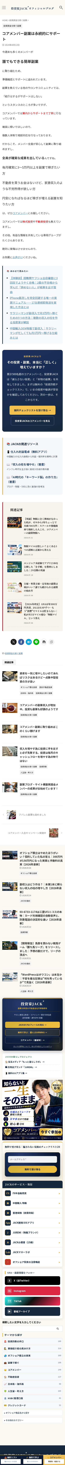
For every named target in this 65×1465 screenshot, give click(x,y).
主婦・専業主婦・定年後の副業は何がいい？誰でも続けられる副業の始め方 (41, 587)
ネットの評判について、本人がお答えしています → (32, 1046)
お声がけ (18, 257)
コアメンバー (20, 213)
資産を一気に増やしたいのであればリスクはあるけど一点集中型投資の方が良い (39, 677)
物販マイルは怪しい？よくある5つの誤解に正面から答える (40, 548)
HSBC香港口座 (32, 1398)
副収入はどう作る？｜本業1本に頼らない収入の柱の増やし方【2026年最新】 (41, 888)
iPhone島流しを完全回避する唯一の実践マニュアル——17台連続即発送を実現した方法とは (33, 302)
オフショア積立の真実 (32, 1355)
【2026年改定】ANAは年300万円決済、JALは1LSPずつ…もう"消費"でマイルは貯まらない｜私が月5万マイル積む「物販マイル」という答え (41, 611)
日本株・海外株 (32, 1384)
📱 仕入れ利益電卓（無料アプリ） (28, 452)
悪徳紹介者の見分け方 (32, 1348)
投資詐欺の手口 (32, 1341)
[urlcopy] (51, 642)
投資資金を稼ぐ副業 (14, 653)
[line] (36, 642)
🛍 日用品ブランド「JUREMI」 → (21, 1067)
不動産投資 (32, 1376)
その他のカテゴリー (14, 1420)
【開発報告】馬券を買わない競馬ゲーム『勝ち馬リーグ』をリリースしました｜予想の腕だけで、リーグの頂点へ (40, 949)
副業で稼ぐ (32, 1362)
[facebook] (21, 642)
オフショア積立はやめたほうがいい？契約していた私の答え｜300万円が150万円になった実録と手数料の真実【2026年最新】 (41, 858)
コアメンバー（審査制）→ (33, 1040)
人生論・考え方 (32, 1391)
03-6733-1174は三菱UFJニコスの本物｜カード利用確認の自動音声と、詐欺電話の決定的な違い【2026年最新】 (41, 917)
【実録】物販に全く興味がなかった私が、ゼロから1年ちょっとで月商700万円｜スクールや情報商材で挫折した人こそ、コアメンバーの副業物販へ (41, 525)
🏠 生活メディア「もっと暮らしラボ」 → (24, 1061)
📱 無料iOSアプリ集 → (16, 1073)
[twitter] (14, 642)
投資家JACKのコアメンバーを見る (32, 420)
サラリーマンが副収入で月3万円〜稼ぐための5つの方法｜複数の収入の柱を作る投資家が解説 (34, 317)
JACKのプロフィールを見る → (33, 1024)
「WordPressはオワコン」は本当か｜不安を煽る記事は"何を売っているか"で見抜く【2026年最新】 (41, 978)
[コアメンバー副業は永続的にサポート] (29, 642)
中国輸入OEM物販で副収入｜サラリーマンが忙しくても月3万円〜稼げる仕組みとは (33, 332)
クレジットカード (32, 1405)
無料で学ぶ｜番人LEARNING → (32, 1032)
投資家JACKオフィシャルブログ (32, 8)
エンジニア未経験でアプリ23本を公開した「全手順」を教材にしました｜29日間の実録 (41, 566)
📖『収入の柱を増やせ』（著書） (27, 464)
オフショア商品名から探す (17, 1412)
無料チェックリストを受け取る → (32, 410)
